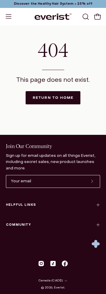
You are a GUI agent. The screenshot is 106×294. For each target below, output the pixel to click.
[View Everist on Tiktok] (53, 263)
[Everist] (53, 16)
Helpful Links (21, 204)
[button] (85, 17)
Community (18, 224)
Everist (59, 287)
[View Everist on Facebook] (64, 263)
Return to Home (53, 98)
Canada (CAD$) (51, 280)
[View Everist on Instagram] (41, 263)
